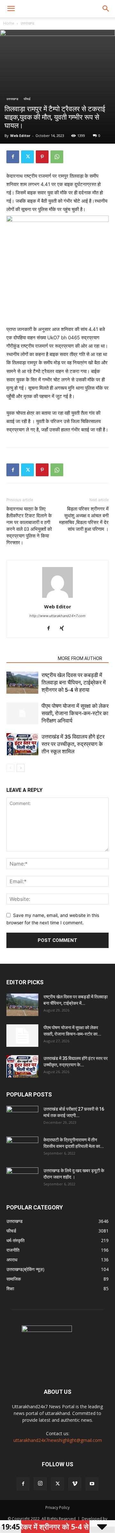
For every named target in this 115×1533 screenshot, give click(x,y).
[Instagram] (40, 1483)
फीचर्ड (27, 99)
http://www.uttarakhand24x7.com (57, 616)
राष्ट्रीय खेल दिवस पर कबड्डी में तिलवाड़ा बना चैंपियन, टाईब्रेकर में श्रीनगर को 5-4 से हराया (74, 682)
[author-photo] (57, 597)
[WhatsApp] (56, 156)
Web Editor (20, 135)
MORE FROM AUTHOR (80, 658)
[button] (11, 8)
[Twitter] (27, 156)
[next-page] (21, 768)
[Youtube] (92, 1484)
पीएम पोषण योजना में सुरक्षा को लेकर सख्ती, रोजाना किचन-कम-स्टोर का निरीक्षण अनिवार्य (75, 713)
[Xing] (64, 628)
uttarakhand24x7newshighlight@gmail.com (57, 1440)
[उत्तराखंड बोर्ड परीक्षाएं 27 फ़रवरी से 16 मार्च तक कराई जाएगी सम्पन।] (22, 1117)
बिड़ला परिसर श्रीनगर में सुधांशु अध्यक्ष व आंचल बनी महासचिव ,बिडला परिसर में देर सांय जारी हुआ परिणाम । (84, 519)
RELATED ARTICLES (30, 658)
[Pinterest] (42, 156)
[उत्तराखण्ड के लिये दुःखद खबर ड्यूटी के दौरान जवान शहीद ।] (22, 1178)
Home (8, 23)
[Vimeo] (74, 1484)
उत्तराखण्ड (27, 23)
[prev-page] (10, 768)
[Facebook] (12, 156)
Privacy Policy (57, 1507)
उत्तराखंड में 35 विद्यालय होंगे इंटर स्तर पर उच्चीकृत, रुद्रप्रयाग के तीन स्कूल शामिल (73, 744)
